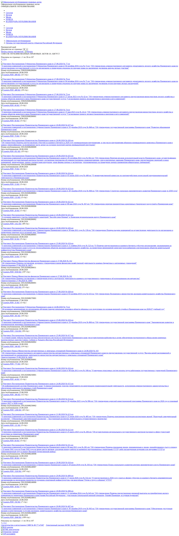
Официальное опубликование (18, 41)
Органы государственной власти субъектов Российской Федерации (34, 43)
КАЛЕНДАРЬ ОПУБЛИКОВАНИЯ (21, 21)
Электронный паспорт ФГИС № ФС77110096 (65, 525)
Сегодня (9, 13)
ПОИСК (9, 19)
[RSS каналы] (7, 527)
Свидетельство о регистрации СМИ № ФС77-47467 (22, 525)
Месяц (8, 17)
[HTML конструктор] (10, 529)
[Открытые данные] (9, 532)
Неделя (9, 15)
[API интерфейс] (8, 534)
